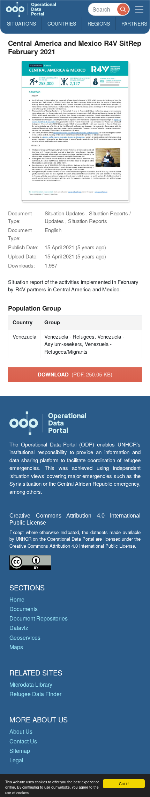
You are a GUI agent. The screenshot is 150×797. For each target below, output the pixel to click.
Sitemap (19, 751)
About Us (20, 731)
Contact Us (23, 741)
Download (75, 374)
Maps (16, 647)
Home (16, 599)
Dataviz (18, 628)
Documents (23, 609)
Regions (99, 23)
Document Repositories (38, 618)
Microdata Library (30, 684)
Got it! (124, 783)
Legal (16, 760)
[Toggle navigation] (139, 9)
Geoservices (24, 637)
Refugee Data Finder (35, 694)
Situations (21, 23)
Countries (61, 23)
